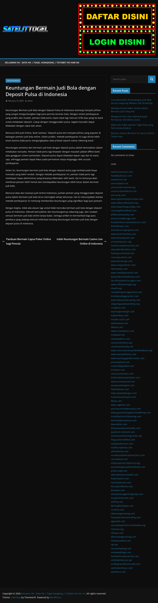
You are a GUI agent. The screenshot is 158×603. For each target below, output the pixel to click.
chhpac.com (117, 532)
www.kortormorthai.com (123, 234)
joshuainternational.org (123, 187)
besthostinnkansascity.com (125, 556)
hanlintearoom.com (121, 482)
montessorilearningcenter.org (126, 435)
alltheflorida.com (119, 451)
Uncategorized (13, 81)
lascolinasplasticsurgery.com (126, 280)
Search (152, 79)
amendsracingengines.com (125, 229)
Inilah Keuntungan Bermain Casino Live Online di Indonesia (80, 241)
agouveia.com (118, 521)
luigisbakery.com (119, 315)
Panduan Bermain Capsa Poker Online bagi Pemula (28, 241)
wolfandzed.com (119, 323)
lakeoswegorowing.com (123, 513)
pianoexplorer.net (120, 362)
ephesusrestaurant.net (123, 381)
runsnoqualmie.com (121, 257)
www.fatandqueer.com (123, 237)
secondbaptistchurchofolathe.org (128, 525)
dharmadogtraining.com (123, 536)
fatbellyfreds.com (120, 389)
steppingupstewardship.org (125, 303)
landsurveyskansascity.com (125, 245)
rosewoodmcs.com (120, 338)
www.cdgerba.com (120, 404)
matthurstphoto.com (121, 447)
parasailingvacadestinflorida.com (128, 466)
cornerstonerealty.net (122, 346)
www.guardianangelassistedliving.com (131, 412)
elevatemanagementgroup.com (127, 494)
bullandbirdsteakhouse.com (125, 276)
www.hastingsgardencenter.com (127, 358)
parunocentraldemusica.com (126, 408)
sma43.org (116, 288)
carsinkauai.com (119, 459)
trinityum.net (118, 369)
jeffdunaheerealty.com (122, 214)
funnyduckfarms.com (122, 486)
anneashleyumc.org (121, 241)
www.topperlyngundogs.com (126, 206)
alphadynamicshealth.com (124, 474)
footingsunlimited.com (122, 253)
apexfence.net (118, 571)
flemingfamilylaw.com (122, 505)
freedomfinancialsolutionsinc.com (128, 222)
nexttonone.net (119, 179)
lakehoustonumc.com (122, 171)
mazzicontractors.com (122, 373)
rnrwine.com (117, 509)
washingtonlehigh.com (122, 311)
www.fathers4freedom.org (124, 202)
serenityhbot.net (119, 183)
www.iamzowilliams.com (123, 354)
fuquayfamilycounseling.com (126, 517)
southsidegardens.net (122, 365)
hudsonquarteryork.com (123, 396)
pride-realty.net (119, 470)
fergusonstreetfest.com (123, 439)
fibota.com (116, 400)
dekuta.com (117, 327)
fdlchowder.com (119, 268)
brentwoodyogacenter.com (125, 296)
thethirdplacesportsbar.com (125, 377)
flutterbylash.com (120, 478)
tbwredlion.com (119, 424)
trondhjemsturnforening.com (126, 416)
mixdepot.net (118, 334)
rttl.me (114, 544)
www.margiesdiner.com (123, 264)
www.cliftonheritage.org (123, 284)
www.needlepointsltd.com (124, 272)
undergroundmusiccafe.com (125, 563)
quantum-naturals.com (123, 431)
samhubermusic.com (122, 567)
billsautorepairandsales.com (125, 428)
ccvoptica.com (118, 307)
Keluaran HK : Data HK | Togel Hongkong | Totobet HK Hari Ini (42, 62)
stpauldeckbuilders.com (123, 249)
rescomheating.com (121, 548)
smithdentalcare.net (121, 560)
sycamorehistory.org (121, 342)
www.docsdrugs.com (121, 261)
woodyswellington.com (122, 385)
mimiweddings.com (121, 552)
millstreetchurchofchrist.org (125, 463)
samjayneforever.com (122, 443)
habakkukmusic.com (121, 175)
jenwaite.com (118, 490)
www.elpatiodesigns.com (124, 393)
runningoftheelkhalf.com (124, 210)
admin (30, 100)
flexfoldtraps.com (120, 226)
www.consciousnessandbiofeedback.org (131, 350)
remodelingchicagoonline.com (126, 292)
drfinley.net (117, 501)
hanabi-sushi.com (120, 319)
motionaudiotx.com (121, 540)
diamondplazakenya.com (124, 420)
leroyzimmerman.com (122, 497)
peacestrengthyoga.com (123, 218)
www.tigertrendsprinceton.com (127, 199)
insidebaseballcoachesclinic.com (128, 455)
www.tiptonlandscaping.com (125, 299)
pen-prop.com (118, 195)
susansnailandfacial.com (124, 191)
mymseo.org (117, 529)
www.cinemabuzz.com (122, 330)
